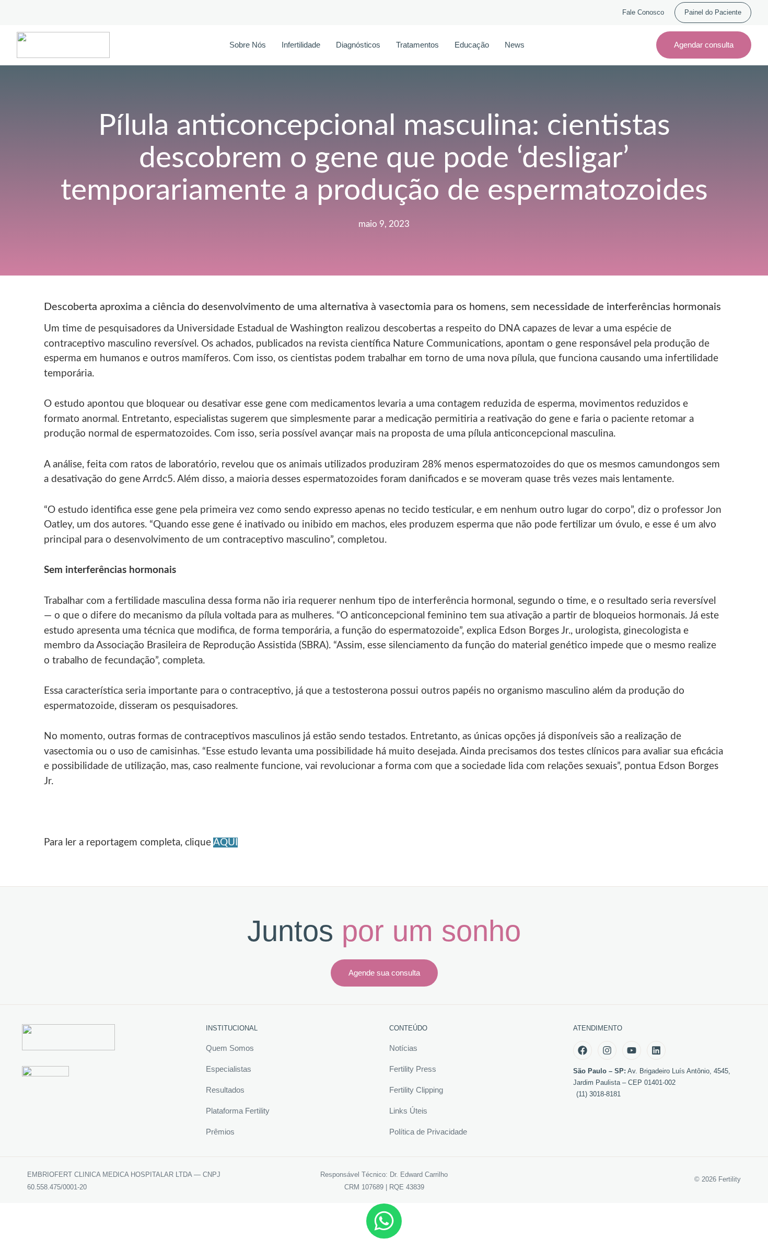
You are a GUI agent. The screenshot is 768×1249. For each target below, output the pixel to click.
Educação (472, 44)
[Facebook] (582, 1050)
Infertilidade (301, 44)
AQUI (225, 842)
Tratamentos (417, 44)
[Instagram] (607, 1050)
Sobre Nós (247, 44)
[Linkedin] (656, 1050)
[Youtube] (631, 1050)
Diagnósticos (358, 44)
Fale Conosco (643, 12)
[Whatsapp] (383, 1221)
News (515, 44)
